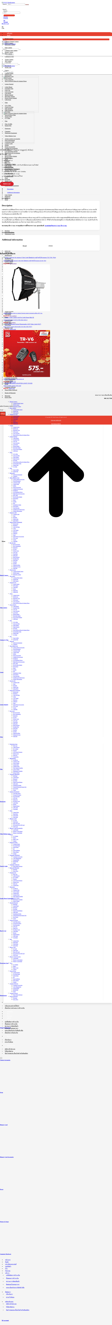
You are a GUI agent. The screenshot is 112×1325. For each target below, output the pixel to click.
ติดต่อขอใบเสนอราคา (11, 1028)
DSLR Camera (16, 405)
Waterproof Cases (16, 734)
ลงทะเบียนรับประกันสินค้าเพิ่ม (14, 1030)
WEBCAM (8, 67)
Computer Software (14, 864)
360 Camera (15, 417)
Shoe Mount (15, 674)
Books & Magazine (10, 393)
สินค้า (9, 35)
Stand (14, 703)
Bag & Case (12, 543)
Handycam (15, 422)
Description (10, 189)
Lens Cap (15, 609)
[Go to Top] (56, 538)
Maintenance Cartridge (17, 771)
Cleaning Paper (16, 766)
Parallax (14, 669)
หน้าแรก (9, 33)
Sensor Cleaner (16, 901)
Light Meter (15, 802)
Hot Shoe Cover (16, 801)
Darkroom (12, 641)
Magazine (15, 998)
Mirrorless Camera (10, 44)
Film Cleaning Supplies (18, 768)
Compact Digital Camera (18, 403)
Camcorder (15, 419)
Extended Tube (16, 608)
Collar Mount (16, 606)
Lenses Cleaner (16, 769)
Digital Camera (9, 38)
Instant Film (15, 411)
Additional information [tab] (8, 232)
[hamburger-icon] (111, 32)
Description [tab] (5, 198)
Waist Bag (15, 736)
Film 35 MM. (16, 638)
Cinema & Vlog (9, 56)
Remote (14, 933)
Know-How (8, 397)
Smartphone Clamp (17, 673)
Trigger (14, 539)
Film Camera (8, 47)
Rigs (14, 671)
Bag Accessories (16, 544)
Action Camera (16, 416)
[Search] (27, 4)
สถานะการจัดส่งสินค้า (11, 1026)
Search (4, 4)
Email (2, 410)
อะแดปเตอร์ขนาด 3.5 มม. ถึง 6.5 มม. (56, 225)
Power (11, 834)
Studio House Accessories (18, 704)
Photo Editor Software (11, 390)
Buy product (13, 263)
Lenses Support (13, 604)
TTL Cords (15, 706)
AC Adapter (15, 836)
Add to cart (6, 184)
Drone (14, 420)
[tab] (51, 189)
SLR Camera (15, 412)
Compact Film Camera (17, 409)
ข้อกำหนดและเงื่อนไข (56, 423)
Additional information (13, 192)
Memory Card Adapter (17, 831)
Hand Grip (15, 799)
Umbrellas (15, 541)
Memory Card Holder (17, 833)
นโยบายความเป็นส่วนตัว (56, 420)
